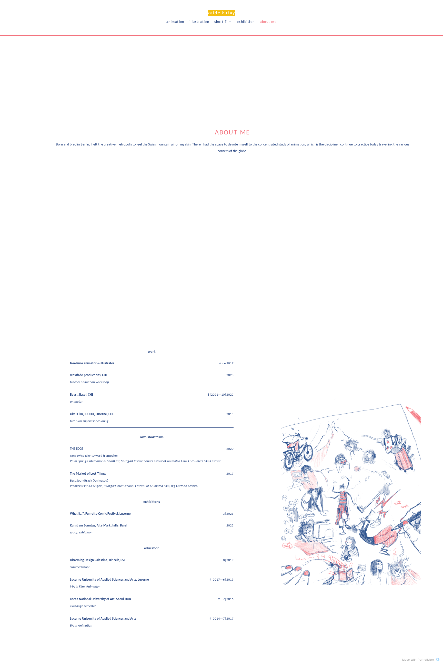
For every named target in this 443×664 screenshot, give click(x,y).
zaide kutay (221, 13)
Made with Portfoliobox (418, 659)
